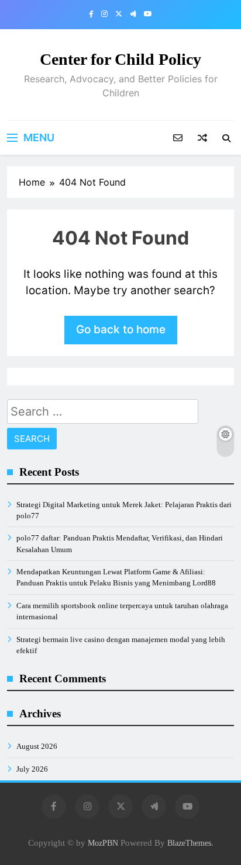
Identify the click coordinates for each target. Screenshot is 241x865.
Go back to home (121, 329)
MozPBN (103, 842)
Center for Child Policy (120, 59)
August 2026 (36, 746)
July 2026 (32, 769)
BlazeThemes (189, 842)
